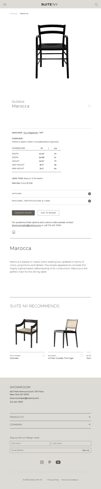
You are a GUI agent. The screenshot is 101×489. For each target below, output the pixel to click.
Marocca (24, 13)
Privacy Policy (53, 480)
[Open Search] (96, 4)
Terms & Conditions (69, 480)
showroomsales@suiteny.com (26, 225)
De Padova (18, 101)
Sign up (85, 450)
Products (14, 13)
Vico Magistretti (30, 132)
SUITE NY (38, 480)
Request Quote (23, 213)
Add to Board (48, 213)
